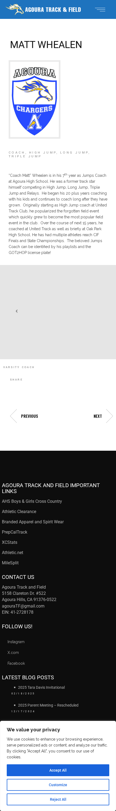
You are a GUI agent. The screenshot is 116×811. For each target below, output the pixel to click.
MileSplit (10, 562)
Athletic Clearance (19, 511)
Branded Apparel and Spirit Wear (33, 521)
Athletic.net (12, 552)
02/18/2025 (23, 693)
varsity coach (19, 367)
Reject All (58, 799)
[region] (58, 766)
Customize (58, 785)
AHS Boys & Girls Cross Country (32, 501)
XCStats (9, 542)
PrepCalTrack (15, 532)
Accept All (58, 770)
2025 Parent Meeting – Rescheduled (48, 705)
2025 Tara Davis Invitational (41, 687)
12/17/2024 (23, 711)
